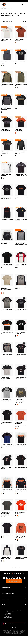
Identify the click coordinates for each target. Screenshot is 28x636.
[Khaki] (3, 293)
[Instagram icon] (15, 627)
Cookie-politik (8, 614)
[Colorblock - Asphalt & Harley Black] (1, 561)
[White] (17, 155)
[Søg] (22, 4)
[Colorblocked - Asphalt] (3, 65)
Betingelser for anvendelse (7, 611)
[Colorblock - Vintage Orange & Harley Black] (15, 133)
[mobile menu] (24, 4)
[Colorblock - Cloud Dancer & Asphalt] (3, 561)
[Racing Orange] (17, 335)
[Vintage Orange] (1, 293)
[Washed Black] (15, 404)
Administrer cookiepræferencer (8, 617)
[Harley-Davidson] (14, 573)
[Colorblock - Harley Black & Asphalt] (1, 133)
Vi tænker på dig (20, 610)
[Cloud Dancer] (3, 537)
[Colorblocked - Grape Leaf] (1, 65)
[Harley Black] (15, 155)
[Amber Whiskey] (15, 42)
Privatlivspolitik (8, 613)
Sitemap (8, 610)
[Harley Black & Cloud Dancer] (1, 493)
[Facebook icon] (12, 627)
